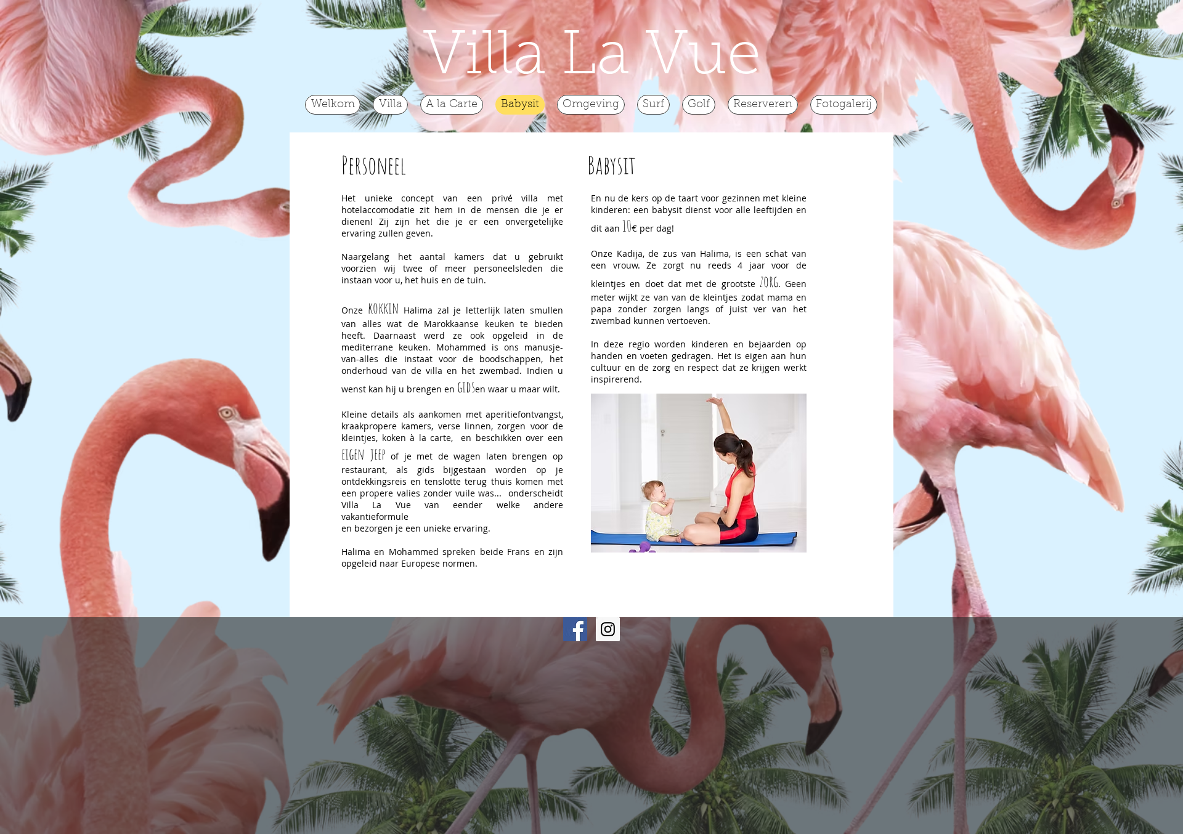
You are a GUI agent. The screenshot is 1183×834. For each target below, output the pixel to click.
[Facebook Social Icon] (575, 629)
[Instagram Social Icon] (608, 629)
